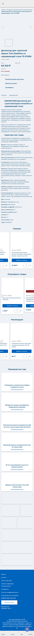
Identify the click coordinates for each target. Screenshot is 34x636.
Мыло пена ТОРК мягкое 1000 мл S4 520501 (11, 298)
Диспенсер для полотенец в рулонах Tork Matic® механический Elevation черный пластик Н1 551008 (21, 254)
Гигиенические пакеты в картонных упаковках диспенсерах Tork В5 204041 (21, 345)
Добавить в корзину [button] (21, 260)
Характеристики (13, 95)
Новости (3, 574)
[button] (1, 250)
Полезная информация (7, 583)
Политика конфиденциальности (10, 592)
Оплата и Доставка (6, 580)
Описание (4, 95)
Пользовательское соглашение (9, 595)
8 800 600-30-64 (8, 598)
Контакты (3, 577)
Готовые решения (6, 586)
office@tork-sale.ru (6, 608)
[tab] (4, 95)
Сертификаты (5, 589)
